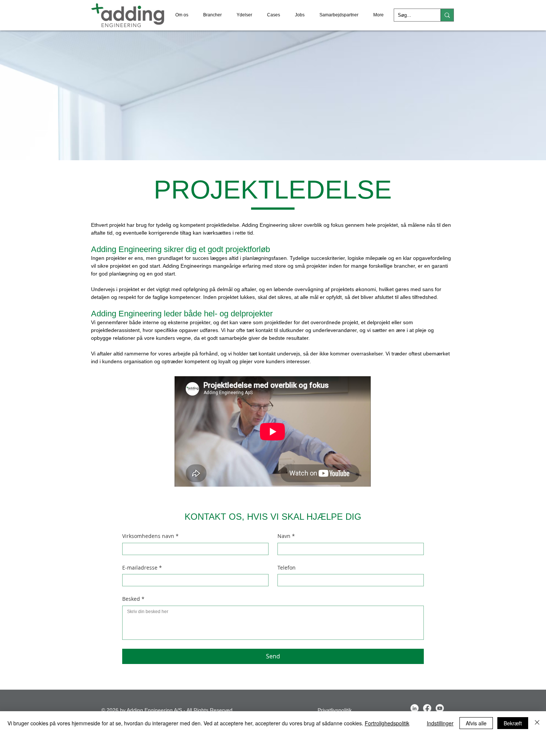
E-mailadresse (142, 567)
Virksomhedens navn (150, 535)
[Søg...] (447, 15)
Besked (133, 598)
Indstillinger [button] (440, 723)
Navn (286, 535)
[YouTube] (440, 708)
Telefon (286, 567)
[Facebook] (427, 708)
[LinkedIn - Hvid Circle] (414, 708)
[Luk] (537, 723)
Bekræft (513, 723)
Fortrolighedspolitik (387, 723)
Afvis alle (476, 723)
